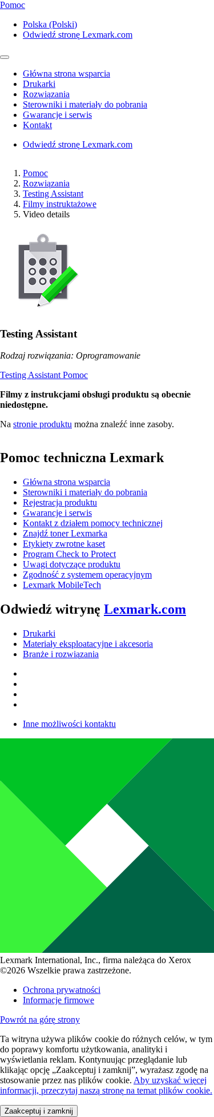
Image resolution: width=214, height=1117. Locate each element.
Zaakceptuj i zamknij (39, 1111)
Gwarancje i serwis (57, 513)
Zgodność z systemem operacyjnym (87, 574)
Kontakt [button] (37, 125)
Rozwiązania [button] (46, 94)
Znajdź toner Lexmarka (65, 533)
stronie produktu (42, 424)
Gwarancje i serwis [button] (57, 115)
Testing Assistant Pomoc (44, 375)
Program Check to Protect (69, 554)
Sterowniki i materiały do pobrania (85, 492)
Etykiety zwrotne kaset (64, 543)
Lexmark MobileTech (62, 585)
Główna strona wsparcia (66, 482)
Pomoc (35, 173)
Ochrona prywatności (61, 990)
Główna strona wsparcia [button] (66, 73)
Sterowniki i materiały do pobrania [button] (85, 104)
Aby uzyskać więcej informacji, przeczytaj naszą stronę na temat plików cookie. (106, 1085)
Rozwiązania (46, 183)
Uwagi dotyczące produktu (71, 564)
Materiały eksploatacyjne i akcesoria (88, 644)
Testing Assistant (53, 193)
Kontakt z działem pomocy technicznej (93, 523)
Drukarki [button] (39, 84)
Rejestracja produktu (60, 502)
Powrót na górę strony (40, 1019)
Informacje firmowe (58, 1000)
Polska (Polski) (50, 24)
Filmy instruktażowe (59, 204)
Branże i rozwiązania (61, 654)
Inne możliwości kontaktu (69, 724)
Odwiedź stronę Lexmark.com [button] (77, 34)
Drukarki (39, 633)
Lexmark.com (145, 609)
